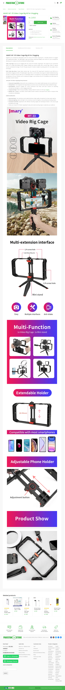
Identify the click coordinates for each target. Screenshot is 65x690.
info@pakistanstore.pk (8, 652)
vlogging (47, 89)
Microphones (58, 653)
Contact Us (21, 648)
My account (36, 650)
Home (4, 9)
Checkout (35, 648)
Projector (58, 658)
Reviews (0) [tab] (39, 48)
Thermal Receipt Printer (57, 672)
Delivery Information (23, 650)
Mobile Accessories (12, 9)
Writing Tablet (59, 681)
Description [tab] (9, 48)
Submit (5, 673)
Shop (34, 654)
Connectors (51, 667)
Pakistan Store (37, 687)
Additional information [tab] (24, 48)
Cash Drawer (51, 662)
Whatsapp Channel (12, 661)
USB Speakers (58, 676)
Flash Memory (51, 676)
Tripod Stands (21, 9)
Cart (34, 646)
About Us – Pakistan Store (24, 646)
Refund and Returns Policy (24, 654)
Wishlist (35, 658)
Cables (49, 661)
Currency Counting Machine (50, 672)
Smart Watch (59, 666)
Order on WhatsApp (12, 656)
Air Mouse (50, 646)
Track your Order (37, 656)
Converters (50, 669)
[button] (24, 16)
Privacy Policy (22, 652)
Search (55, 3)
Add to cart (40, 22)
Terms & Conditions (23, 656)
